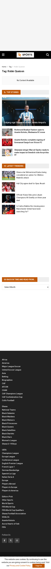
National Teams (9, 410)
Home (4, 67)
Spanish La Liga (9, 474)
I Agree (38, 566)
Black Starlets (8, 434)
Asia (4, 373)
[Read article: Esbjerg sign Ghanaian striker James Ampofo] (25, 114)
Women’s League (9, 440)
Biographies (7, 380)
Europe (5, 480)
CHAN (4, 390)
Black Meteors (8, 420)
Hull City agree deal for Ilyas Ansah (30, 183)
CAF (3, 383)
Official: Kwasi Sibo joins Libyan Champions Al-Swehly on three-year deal (31, 198)
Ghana (4, 406)
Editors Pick (7, 497)
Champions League (10, 453)
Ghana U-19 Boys (9, 444)
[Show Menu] (3, 55)
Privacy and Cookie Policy (20, 566)
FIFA (4, 527)
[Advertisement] (25, 25)
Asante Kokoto (8, 520)
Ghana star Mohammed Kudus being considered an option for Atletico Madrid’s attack (31, 175)
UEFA (4, 450)
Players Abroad (8, 484)
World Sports (7, 503)
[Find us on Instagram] (17, 540)
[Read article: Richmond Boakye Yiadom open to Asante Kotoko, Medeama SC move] (7, 132)
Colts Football (8, 400)
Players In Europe (9, 487)
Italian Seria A (8, 477)
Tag (10, 67)
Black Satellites (8, 430)
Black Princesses (9, 423)
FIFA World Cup (8, 507)
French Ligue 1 (8, 467)
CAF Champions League (12, 394)
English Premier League (12, 463)
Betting (5, 377)
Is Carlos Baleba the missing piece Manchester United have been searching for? (30, 209)
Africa (4, 360)
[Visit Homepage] (25, 55)
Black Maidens (8, 417)
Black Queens (8, 427)
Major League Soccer (11, 366)
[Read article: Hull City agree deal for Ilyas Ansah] (8, 187)
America (5, 363)
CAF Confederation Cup (12, 397)
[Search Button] (47, 55)
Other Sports (7, 500)
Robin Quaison (19, 67)
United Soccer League (11, 370)
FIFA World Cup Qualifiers (13, 510)
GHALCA (5, 517)
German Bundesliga (10, 470)
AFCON (5, 387)
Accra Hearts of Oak (10, 524)
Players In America (10, 491)
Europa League (8, 457)
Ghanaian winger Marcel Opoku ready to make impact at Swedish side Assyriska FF (31, 152)
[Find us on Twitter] (10, 540)
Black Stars (7, 437)
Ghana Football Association (14, 514)
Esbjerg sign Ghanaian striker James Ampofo (25, 122)
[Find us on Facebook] (4, 540)
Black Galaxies (8, 413)
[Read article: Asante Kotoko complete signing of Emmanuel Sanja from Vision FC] (7, 142)
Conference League (10, 460)
